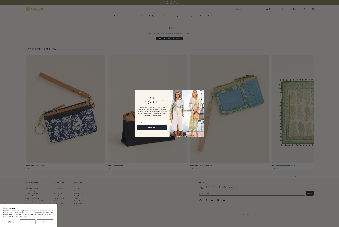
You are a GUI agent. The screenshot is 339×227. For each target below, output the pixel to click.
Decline (45, 222)
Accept (28, 222)
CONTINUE (152, 127)
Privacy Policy (23, 216)
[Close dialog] (201, 91)
